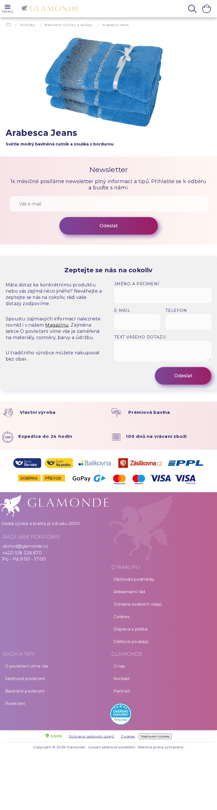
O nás (119, 666)
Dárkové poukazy (131, 641)
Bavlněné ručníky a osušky (68, 25)
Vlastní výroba (38, 412)
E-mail (122, 310)
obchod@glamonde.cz (25, 546)
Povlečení (15, 703)
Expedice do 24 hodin (45, 436)
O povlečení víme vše (27, 666)
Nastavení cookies (155, 736)
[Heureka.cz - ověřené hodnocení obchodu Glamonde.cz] (162, 715)
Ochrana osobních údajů (138, 604)
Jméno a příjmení (136, 284)
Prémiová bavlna (149, 412)
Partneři (122, 691)
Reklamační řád (129, 591)
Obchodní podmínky (134, 579)
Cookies (121, 616)
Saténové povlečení (25, 678)
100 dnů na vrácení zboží (156, 436)
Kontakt (122, 678)
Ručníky (27, 25)
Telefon (176, 310)
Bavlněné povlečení (25, 691)
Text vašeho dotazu (140, 337)
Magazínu (57, 325)
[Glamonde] (48, 9)
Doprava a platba (130, 629)
